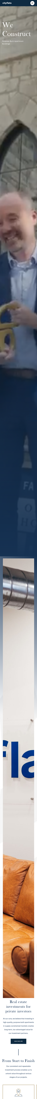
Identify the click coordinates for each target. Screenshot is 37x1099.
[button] (32, 3)
